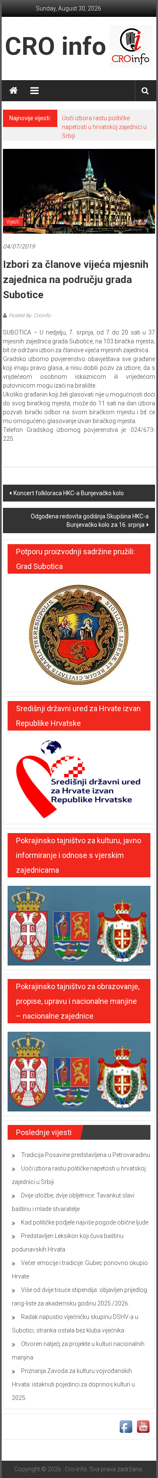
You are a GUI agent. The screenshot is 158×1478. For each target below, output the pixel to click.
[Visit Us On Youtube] (143, 1426)
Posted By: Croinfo (30, 315)
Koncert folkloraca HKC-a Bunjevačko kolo (68, 493)
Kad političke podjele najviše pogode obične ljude (84, 1222)
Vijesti (12, 222)
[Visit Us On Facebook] (125, 1426)
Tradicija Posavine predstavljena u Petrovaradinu (85, 1155)
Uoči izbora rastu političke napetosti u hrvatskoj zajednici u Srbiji (104, 127)
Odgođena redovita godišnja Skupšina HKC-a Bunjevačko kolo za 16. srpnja (90, 520)
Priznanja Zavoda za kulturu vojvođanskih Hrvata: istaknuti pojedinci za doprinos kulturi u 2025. (73, 1384)
